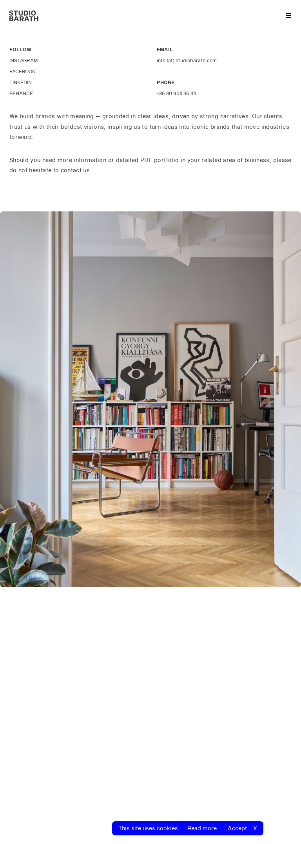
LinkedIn (20, 82)
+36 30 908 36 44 (176, 93)
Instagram (23, 60)
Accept (237, 828)
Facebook (22, 71)
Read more (202, 828)
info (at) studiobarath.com (187, 60)
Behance (21, 93)
